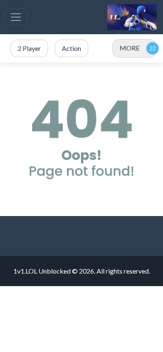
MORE (130, 48)
